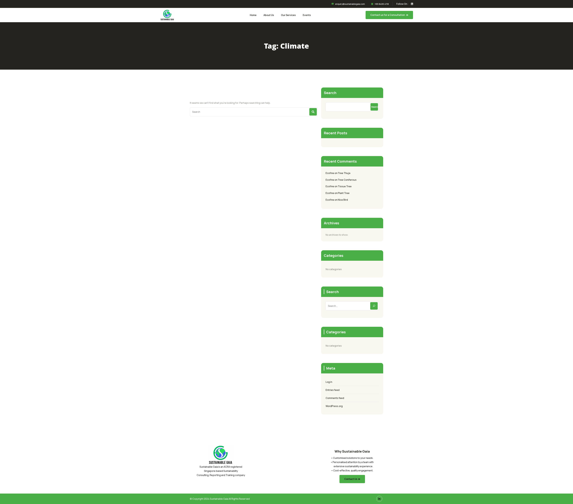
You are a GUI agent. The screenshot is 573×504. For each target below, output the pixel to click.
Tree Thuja (344, 173)
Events (307, 15)
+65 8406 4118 (382, 4)
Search (330, 92)
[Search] (374, 306)
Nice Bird (343, 199)
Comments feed (335, 398)
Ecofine (330, 173)
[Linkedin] (379, 499)
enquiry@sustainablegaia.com (350, 4)
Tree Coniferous (347, 179)
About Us (269, 15)
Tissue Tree (345, 186)
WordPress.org (334, 406)
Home (253, 15)
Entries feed (332, 390)
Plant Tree (343, 193)
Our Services (288, 15)
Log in (329, 382)
